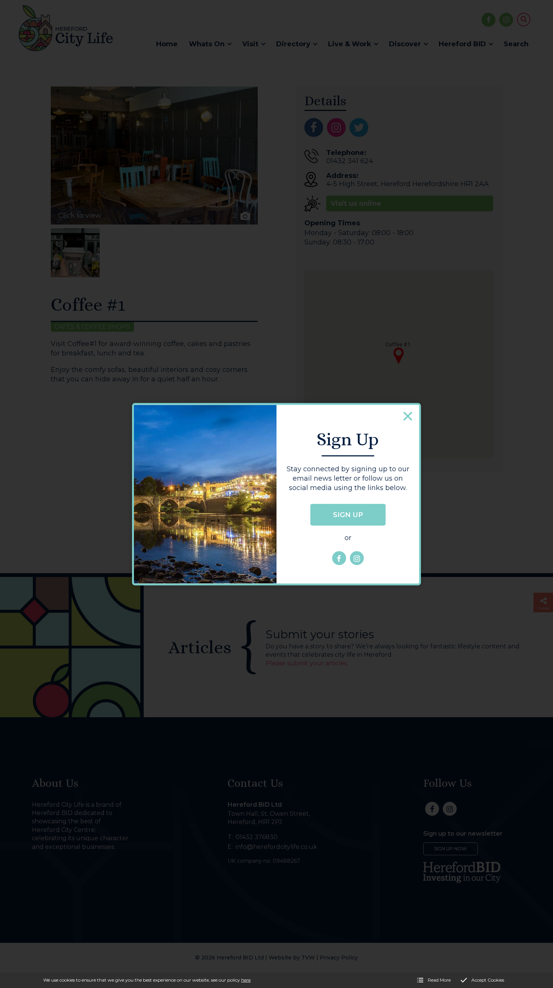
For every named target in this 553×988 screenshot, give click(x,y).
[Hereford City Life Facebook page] (339, 558)
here (246, 980)
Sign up (348, 515)
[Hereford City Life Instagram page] (357, 558)
